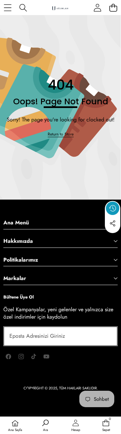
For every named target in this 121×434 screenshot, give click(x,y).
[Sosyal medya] (112, 223)
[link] (61, 134)
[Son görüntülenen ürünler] (112, 208)
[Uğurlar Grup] (60, 7)
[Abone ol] (104, 336)
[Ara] (23, 7)
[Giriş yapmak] (97, 7)
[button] (112, 239)
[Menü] (7, 7)
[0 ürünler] (113, 7)
